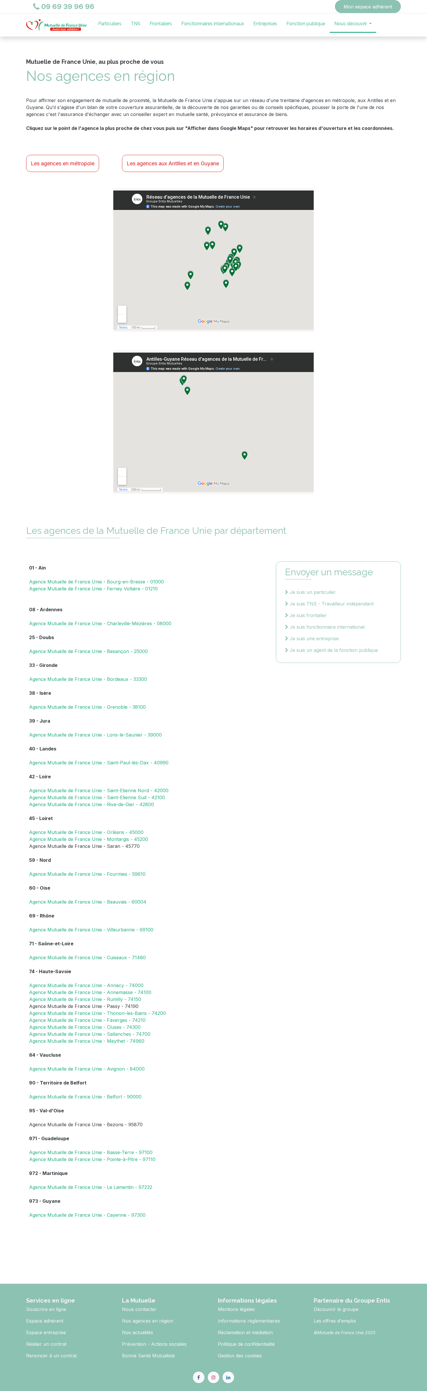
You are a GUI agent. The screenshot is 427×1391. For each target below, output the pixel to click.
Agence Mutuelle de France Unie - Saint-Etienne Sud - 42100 (97, 797)
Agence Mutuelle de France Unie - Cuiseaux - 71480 (87, 957)
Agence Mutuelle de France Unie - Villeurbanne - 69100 (91, 930)
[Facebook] (198, 1377)
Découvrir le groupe (336, 1309)
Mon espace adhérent (368, 7)
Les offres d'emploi (335, 1321)
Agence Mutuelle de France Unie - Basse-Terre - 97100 (90, 1152)
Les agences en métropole (62, 163)
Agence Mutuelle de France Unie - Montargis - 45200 (88, 839)
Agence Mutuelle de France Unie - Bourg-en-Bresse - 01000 (96, 582)
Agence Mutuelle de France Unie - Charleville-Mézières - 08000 (100, 623)
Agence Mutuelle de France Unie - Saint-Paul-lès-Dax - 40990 (98, 763)
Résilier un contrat (46, 1344)
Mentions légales (236, 1309)
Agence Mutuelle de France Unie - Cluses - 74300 (85, 1027)
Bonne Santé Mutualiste (148, 1356)
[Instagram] (213, 1377)
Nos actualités (137, 1332)
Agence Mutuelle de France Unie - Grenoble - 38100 (87, 707)
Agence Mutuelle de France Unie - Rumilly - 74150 (85, 999)
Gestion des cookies (240, 1356)
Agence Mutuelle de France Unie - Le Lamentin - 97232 (90, 1187)
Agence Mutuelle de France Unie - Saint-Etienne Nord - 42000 (98, 790)
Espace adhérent (44, 1321)
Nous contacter (139, 1309)
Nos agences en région (147, 1321)
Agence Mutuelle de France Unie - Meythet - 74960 (86, 1041)
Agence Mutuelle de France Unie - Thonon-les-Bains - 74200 (97, 1013)
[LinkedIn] (228, 1377)
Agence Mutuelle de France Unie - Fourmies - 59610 (87, 874)
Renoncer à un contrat (51, 1356)
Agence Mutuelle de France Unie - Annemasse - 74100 (90, 992)
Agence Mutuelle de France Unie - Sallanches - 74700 (89, 1034)
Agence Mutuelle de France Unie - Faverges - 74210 (87, 1020)
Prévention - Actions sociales (154, 1344)
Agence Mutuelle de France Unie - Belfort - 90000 (85, 1097)
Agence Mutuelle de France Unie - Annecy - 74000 (86, 985)
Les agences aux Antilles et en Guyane (173, 163)
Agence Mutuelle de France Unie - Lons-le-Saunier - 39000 (95, 735)
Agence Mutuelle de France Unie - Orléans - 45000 (86, 832)
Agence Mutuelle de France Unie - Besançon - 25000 (88, 651)
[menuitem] (110, 25)
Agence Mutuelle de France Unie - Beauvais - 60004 (87, 902)
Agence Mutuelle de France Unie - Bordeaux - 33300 (88, 679)
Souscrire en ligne (46, 1309)
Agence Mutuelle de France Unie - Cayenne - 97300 (87, 1215)
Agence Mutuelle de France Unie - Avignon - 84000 (87, 1069)
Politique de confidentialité (246, 1344)
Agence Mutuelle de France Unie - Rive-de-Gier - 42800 (91, 804)
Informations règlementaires (249, 1321)
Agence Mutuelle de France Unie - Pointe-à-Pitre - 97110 (92, 1159)
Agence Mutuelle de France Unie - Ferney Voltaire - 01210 (93, 589)
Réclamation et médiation (245, 1332)
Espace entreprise (46, 1332)
